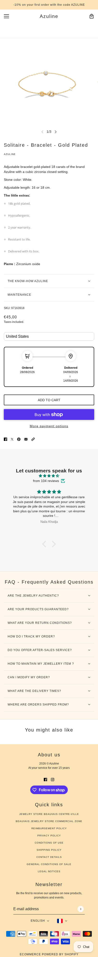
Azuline (10, 154)
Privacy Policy (49, 835)
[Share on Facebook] (5, 438)
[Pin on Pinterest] (18, 438)
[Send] (80, 909)
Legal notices (49, 871)
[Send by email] (25, 438)
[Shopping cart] (91, 16)
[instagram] (52, 779)
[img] (49, 475)
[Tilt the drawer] (6, 16)
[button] (33, 438)
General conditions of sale (49, 864)
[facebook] (45, 779)
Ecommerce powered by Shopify (49, 954)
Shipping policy (49, 850)
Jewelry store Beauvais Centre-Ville (49, 814)
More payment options (49, 426)
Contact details (49, 857)
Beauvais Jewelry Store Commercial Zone (49, 821)
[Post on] (12, 438)
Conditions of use (49, 842)
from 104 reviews (46, 481)
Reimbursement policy (49, 828)
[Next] (55, 131)
